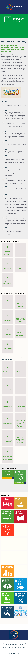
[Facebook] (9, 653)
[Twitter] (12, 653)
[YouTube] (14, 653)
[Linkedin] (16, 653)
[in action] (14, 7)
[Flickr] (18, 653)
